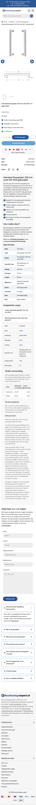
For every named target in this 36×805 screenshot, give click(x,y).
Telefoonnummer (8, 550)
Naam (5, 531)
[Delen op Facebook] (9, 169)
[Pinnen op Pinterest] (17, 169)
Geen (21, 345)
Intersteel (11, 22)
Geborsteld (22, 335)
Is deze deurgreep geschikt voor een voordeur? (16, 311)
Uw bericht (6, 570)
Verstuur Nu (10, 599)
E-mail (5, 541)
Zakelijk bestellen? (18, 143)
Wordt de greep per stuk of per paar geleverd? (16, 319)
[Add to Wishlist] (32, 137)
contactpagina (6, 525)
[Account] (29, 10)
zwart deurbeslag (15, 704)
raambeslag (17, 711)
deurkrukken (26, 709)
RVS (20, 340)
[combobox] (18, 16)
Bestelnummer (7, 560)
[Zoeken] (31, 16)
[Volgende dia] (32, 61)
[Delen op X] (13, 169)
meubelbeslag (28, 711)
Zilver (21, 330)
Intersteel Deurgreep (22, 22)
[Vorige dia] (3, 61)
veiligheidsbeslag (7, 711)
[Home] (15, 695)
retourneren (14, 621)
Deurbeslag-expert (20, 792)
